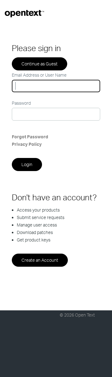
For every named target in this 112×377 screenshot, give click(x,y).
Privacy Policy (27, 144)
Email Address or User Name (39, 75)
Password (21, 103)
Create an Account (39, 260)
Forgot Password (30, 136)
